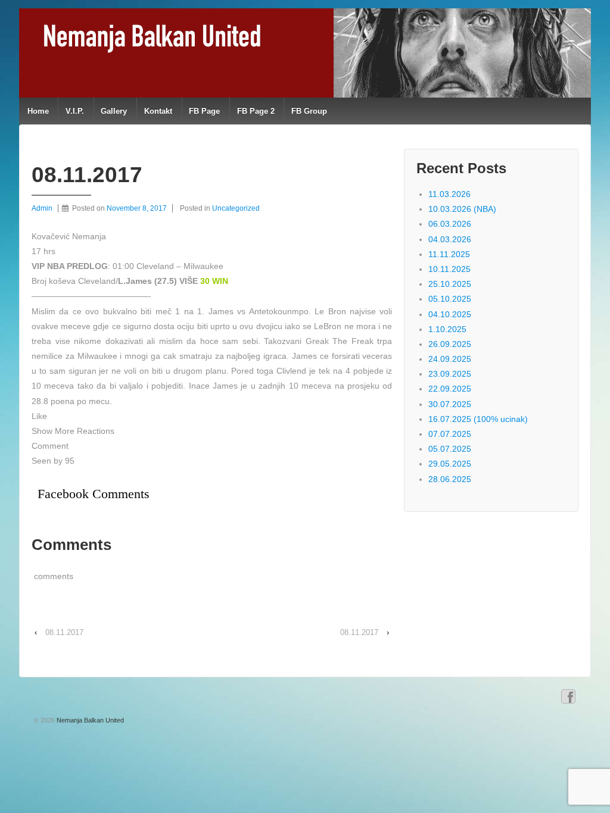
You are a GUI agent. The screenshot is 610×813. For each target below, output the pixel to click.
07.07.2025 (449, 434)
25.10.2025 (449, 284)
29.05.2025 (449, 463)
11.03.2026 (449, 194)
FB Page (204, 111)
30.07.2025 (449, 404)
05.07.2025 (449, 449)
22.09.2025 (449, 388)
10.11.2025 (449, 269)
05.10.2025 (449, 299)
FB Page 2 (256, 111)
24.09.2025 (449, 359)
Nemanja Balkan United (89, 720)
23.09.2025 (449, 374)
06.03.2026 (449, 224)
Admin (42, 208)
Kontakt (158, 111)
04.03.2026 (449, 239)
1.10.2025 (447, 329)
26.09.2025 (449, 344)
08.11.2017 (64, 632)
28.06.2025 (449, 479)
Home (38, 111)
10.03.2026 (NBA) (462, 209)
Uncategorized (236, 208)
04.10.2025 (449, 314)
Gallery (114, 111)
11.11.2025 (449, 254)
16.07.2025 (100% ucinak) (478, 419)
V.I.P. (75, 111)
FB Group (309, 111)
